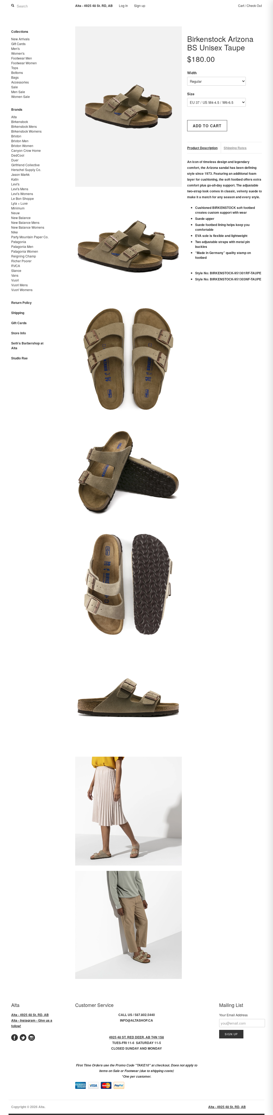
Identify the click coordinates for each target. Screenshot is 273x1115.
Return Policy (21, 302)
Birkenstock (19, 121)
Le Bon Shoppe (22, 198)
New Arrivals (20, 39)
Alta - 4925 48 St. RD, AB (30, 1014)
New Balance (21, 217)
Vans (14, 275)
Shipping (17, 312)
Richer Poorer (21, 261)
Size (190, 93)
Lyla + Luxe (19, 203)
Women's (18, 53)
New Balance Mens (25, 222)
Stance (16, 270)
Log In (123, 5)
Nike (14, 232)
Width (192, 72)
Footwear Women (24, 63)
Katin (15, 179)
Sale (14, 87)
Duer (14, 160)
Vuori (15, 280)
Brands (16, 109)
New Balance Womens (27, 227)
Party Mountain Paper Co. (30, 237)
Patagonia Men (22, 246)
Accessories (20, 82)
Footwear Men (21, 58)
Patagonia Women (24, 251)
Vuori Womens (22, 289)
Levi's (15, 184)
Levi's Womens (22, 193)
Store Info (18, 333)
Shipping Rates (235, 147)
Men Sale (18, 91)
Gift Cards (18, 43)
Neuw (15, 213)
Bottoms (17, 72)
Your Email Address (233, 1015)
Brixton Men (20, 140)
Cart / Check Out (250, 5)
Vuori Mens (19, 285)
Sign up (139, 5)
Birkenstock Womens (26, 131)
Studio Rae (19, 358)
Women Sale (20, 96)
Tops (14, 67)
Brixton (16, 136)
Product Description (202, 147)
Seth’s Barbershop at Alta (27, 345)
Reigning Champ (23, 256)
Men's (15, 48)
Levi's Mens (19, 189)
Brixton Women (22, 145)
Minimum (18, 208)
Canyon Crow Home (26, 150)
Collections (19, 31)
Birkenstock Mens (24, 126)
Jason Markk (20, 174)
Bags (15, 77)
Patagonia (18, 241)
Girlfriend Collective (25, 164)
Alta (14, 116)
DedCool (17, 155)
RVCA (15, 265)
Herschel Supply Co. (26, 169)
